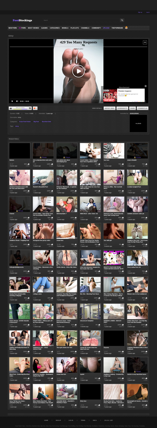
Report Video (109, 108)
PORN (22, 28)
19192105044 (134, 113)
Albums (44, 28)
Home (46, 420)
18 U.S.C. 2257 (108, 420)
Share (132, 108)
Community (96, 28)
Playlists (75, 28)
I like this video (11, 108)
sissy (17, 126)
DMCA (95, 420)
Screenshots (122, 108)
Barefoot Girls (46, 121)
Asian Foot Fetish (25, 121)
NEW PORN (13, 28)
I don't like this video (30, 108)
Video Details (97, 108)
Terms (83, 420)
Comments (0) (142, 108)
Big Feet (36, 121)
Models (65, 28)
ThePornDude (117, 28)
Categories (55, 28)
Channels (85, 28)
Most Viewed (33, 28)
